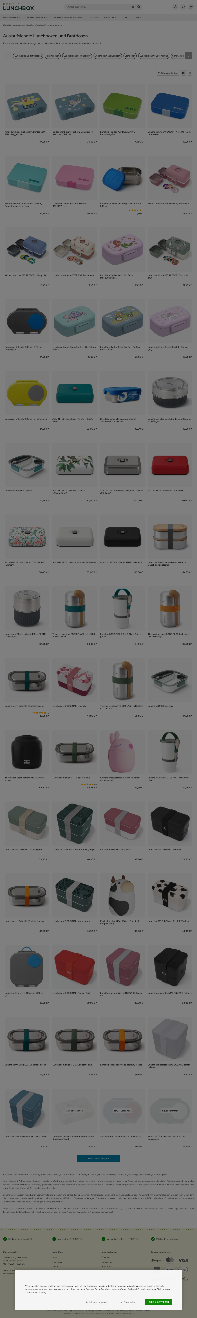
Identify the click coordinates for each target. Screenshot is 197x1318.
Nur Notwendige (128, 1302)
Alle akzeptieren (159, 1302)
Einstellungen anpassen (96, 1302)
